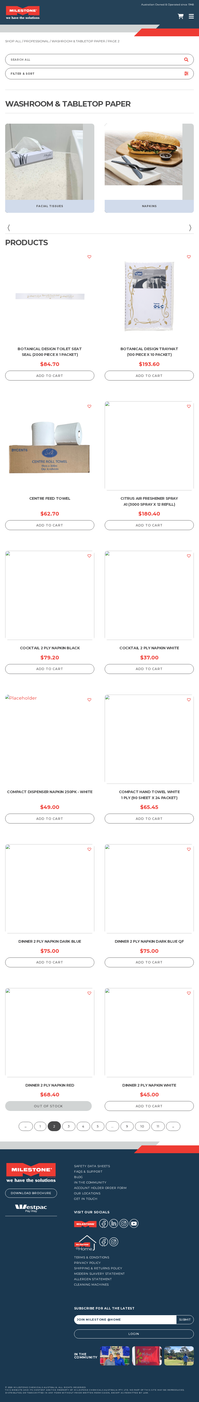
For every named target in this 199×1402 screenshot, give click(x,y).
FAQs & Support (88, 1171)
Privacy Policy (87, 1263)
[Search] (186, 60)
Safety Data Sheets (92, 1166)
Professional (36, 41)
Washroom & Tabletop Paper (78, 41)
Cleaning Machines (91, 1284)
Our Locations (87, 1193)
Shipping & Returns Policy (98, 1268)
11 (158, 1126)
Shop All (13, 41)
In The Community (90, 1182)
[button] (8, 227)
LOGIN (134, 1334)
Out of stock (48, 1106)
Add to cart (49, 376)
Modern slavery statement (99, 1273)
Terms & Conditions (92, 1257)
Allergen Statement (93, 1279)
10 (142, 1126)
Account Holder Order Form (100, 1188)
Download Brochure (31, 1193)
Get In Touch (85, 1198)
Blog (78, 1177)
